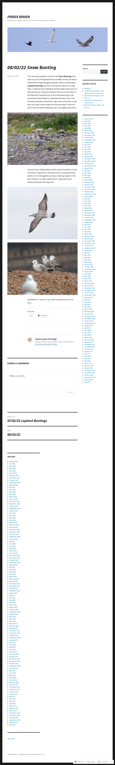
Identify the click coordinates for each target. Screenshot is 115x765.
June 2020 (12, 617)
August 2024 (13, 511)
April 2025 (12, 494)
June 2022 (12, 570)
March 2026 (13, 473)
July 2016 (12, 725)
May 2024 (12, 518)
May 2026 (12, 468)
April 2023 (12, 548)
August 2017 (13, 694)
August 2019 (13, 640)
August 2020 (13, 614)
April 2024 (12, 520)
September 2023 (14, 537)
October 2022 (13, 560)
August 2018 (13, 668)
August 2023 (13, 539)
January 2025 (13, 499)
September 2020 (14, 612)
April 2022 (12, 574)
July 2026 (12, 464)
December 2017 (14, 687)
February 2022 (14, 579)
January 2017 (13, 711)
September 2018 (14, 666)
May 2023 (12, 546)
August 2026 (13, 461)
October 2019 (13, 635)
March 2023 (13, 551)
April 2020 (12, 621)
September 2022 (14, 562)
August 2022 (13, 565)
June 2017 (12, 699)
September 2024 (14, 508)
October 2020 (13, 610)
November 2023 (14, 532)
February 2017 (14, 708)
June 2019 (12, 645)
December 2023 (14, 530)
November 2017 (14, 689)
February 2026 (14, 476)
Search (85, 69)
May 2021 (12, 600)
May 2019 (12, 647)
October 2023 (13, 534)
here (50, 299)
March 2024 (13, 523)
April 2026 (12, 471)
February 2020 (14, 626)
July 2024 (12, 513)
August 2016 (13, 722)
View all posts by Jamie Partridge (46, 344)
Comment (69, 392)
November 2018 (14, 661)
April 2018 (12, 678)
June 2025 (12, 490)
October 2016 (13, 718)
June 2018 (12, 673)
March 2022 (13, 577)
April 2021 (12, 602)
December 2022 (14, 555)
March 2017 (13, 706)
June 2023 (12, 544)
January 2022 (13, 581)
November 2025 (14, 478)
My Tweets (11, 739)
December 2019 (14, 631)
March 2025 (13, 497)
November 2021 (14, 586)
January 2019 (13, 657)
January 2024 (13, 527)
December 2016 (14, 713)
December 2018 (14, 659)
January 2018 (13, 685)
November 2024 (14, 504)
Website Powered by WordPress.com (31, 754)
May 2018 (12, 675)
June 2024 (12, 515)
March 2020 (13, 624)
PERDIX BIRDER (18, 17)
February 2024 (14, 525)
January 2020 (13, 628)
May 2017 (12, 701)
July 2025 (12, 487)
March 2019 (13, 652)
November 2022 (14, 558)
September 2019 (14, 638)
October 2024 (13, 506)
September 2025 (14, 483)
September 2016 (14, 720)
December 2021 (14, 584)
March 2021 (13, 605)
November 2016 (14, 715)
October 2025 (13, 480)
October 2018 (13, 664)
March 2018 (13, 680)
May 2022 (12, 572)
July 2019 (12, 642)
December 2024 (14, 501)
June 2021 (12, 598)
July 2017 (12, 696)
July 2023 (12, 541)
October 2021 (13, 588)
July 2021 (12, 595)
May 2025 (12, 492)
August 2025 (13, 485)
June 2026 (12, 466)
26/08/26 (87, 89)
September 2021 (14, 591)
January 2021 (13, 607)
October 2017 (13, 692)
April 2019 (12, 649)
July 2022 (12, 567)
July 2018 (12, 671)
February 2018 (14, 682)
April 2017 (12, 704)
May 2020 (12, 619)
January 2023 (13, 553)
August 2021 (13, 593)
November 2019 (14, 633)
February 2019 (14, 654)
